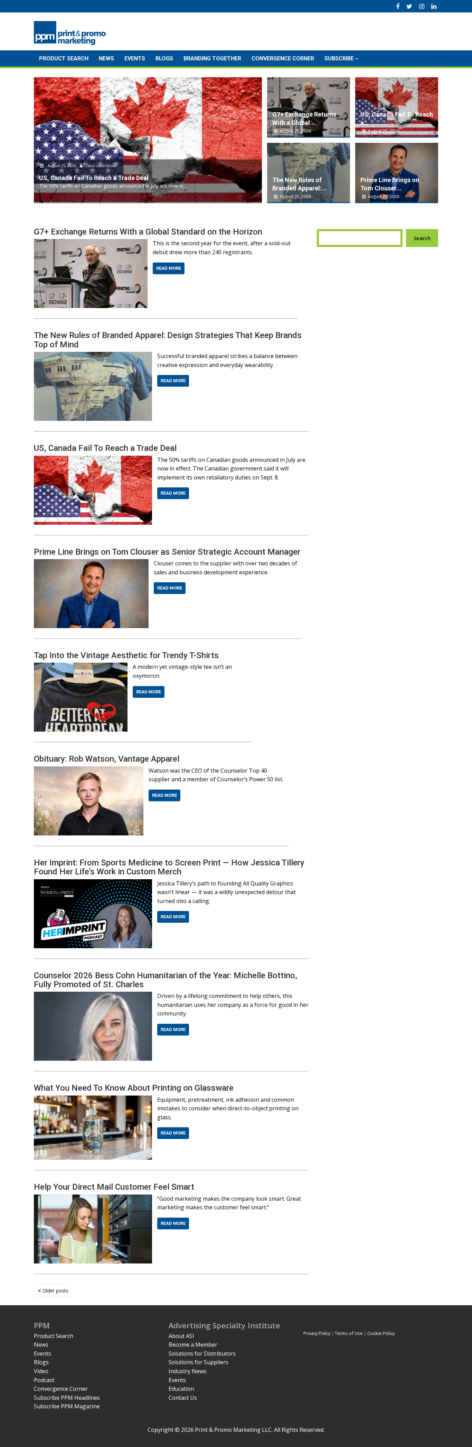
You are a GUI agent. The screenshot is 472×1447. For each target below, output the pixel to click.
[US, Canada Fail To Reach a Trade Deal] (93, 459)
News (106, 58)
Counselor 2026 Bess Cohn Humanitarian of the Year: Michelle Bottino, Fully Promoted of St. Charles (165, 980)
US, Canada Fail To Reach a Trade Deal (105, 448)
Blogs (164, 58)
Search (422, 238)
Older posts (55, 1290)
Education (181, 1389)
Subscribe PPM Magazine (67, 1406)
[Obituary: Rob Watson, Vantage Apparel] (88, 770)
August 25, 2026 (62, 165)
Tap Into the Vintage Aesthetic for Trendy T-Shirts (126, 655)
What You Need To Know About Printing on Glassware (134, 1088)
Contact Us (183, 1397)
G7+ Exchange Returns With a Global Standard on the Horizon (148, 232)
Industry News (187, 1371)
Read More (168, 268)
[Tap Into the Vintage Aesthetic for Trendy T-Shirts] (81, 666)
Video (41, 1371)
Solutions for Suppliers (198, 1362)
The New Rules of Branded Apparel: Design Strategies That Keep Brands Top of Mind (168, 339)
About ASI (181, 1336)
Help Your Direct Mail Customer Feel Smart (114, 1187)
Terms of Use (349, 1333)
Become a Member (193, 1344)
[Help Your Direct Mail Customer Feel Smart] (93, 1198)
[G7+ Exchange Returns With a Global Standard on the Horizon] (91, 243)
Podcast (44, 1380)
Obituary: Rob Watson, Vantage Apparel (106, 759)
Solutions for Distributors (202, 1353)
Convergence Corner (283, 58)
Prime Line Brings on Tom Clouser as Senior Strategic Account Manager (167, 552)
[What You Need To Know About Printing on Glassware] (93, 1099)
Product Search (63, 58)
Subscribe (339, 58)
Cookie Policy (381, 1333)
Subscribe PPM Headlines (67, 1397)
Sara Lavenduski (101, 165)
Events (134, 58)
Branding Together (212, 58)
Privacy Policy (316, 1333)
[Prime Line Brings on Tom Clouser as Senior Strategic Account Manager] (91, 563)
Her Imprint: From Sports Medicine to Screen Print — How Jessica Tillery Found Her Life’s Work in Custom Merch (169, 867)
